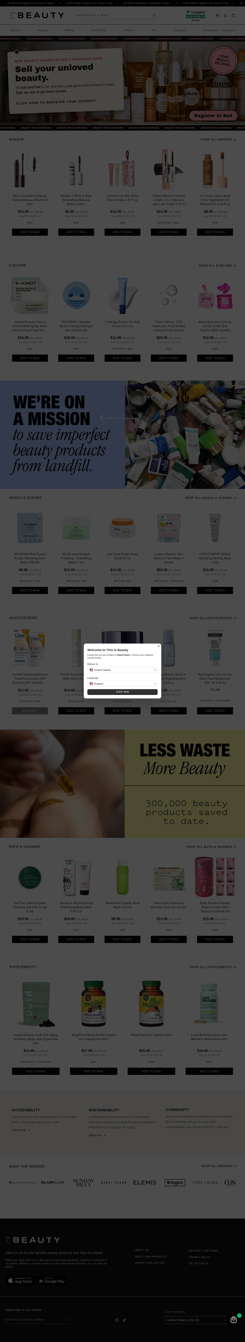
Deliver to (92, 664)
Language (92, 678)
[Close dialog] (159, 646)
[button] (122, 670)
